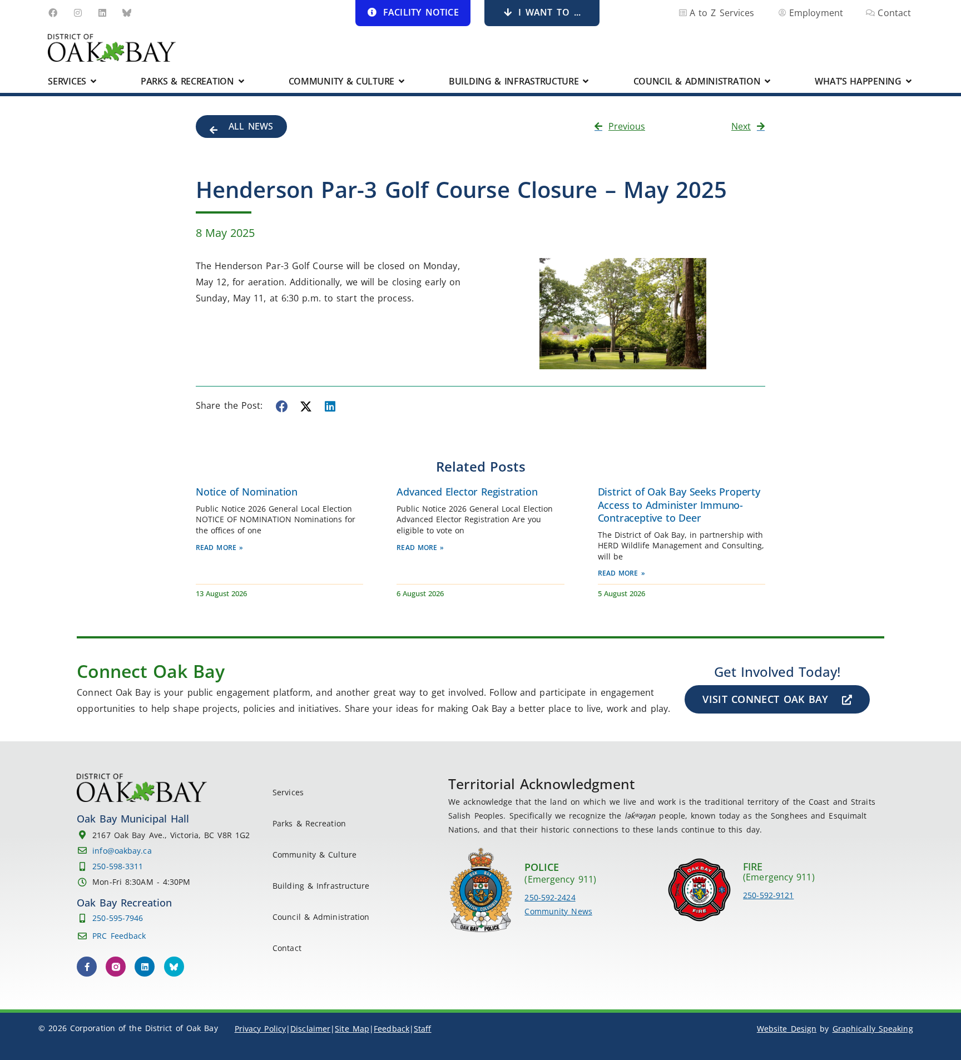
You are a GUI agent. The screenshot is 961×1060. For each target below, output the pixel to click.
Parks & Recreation (309, 823)
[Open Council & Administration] (767, 81)
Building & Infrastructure (321, 885)
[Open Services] (93, 81)
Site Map (352, 1028)
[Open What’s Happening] (908, 81)
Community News (558, 911)
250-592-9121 (768, 895)
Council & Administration (321, 917)
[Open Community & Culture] (401, 81)
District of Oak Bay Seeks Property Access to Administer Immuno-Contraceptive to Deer (679, 504)
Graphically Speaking (873, 1028)
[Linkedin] (102, 13)
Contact (287, 948)
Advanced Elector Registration (467, 491)
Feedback (391, 1028)
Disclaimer (310, 1028)
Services (288, 792)
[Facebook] (53, 13)
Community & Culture (314, 854)
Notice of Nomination (247, 491)
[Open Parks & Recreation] (241, 81)
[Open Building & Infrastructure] (586, 81)
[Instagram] (78, 13)
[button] (282, 406)
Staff (423, 1028)
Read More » (219, 547)
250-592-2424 (549, 897)
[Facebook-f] (87, 967)
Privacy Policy (260, 1028)
